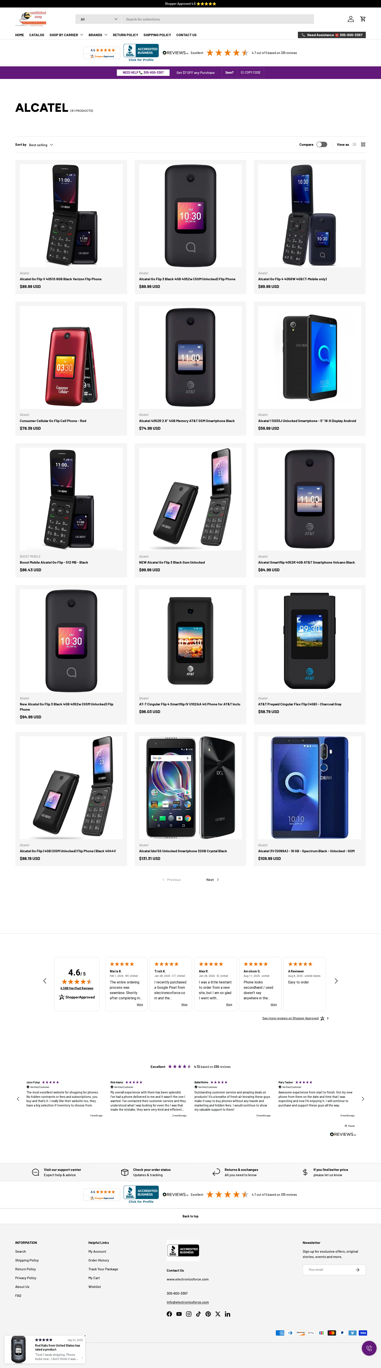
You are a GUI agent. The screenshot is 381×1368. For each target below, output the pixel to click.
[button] (363, 19)
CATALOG (36, 35)
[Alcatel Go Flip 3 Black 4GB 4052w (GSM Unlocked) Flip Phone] (190, 215)
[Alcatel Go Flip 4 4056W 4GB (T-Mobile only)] (309, 215)
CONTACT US (186, 35)
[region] (190, 1099)
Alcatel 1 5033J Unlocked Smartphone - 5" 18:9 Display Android (307, 421)
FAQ (18, 1295)
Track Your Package (103, 1269)
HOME (19, 35)
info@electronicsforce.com (188, 1302)
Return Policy (25, 1269)
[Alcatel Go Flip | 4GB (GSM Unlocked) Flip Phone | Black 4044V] (71, 787)
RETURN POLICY (125, 35)
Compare (306, 144)
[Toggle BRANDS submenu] (105, 34)
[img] (77, 981)
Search (20, 1251)
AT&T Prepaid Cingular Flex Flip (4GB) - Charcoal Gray (300, 704)
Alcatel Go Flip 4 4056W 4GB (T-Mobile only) (292, 279)
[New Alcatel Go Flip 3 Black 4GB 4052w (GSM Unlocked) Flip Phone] (71, 640)
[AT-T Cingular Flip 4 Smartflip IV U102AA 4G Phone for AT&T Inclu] (190, 640)
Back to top (190, 1216)
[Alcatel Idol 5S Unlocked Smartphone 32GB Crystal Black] (190, 787)
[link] (171, 879)
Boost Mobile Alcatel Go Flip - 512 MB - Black (54, 562)
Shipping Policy (27, 1260)
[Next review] (336, 981)
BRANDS (95, 35)
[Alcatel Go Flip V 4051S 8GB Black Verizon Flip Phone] (71, 215)
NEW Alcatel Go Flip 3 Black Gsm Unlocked (172, 562)
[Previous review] (45, 981)
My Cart (94, 1278)
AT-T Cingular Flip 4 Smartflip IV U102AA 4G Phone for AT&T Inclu (189, 704)
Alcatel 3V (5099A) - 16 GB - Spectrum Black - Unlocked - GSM (306, 851)
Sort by (20, 144)
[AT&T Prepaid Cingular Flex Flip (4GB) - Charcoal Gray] (309, 640)
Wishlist (94, 1286)
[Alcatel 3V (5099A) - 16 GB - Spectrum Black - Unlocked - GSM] (309, 787)
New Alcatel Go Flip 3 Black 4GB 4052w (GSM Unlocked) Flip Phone (66, 706)
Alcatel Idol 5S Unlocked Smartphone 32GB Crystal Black (183, 851)
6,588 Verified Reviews (76, 988)
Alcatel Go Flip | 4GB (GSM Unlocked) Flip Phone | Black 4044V (68, 851)
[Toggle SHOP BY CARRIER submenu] (81, 34)
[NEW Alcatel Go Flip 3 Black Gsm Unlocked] (190, 499)
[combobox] (194, 19)
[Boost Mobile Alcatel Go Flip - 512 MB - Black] (71, 499)
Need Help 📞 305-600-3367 (143, 72)
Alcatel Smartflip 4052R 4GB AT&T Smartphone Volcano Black (306, 562)
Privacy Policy (25, 1278)
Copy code (253, 72)
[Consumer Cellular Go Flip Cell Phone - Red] (71, 357)
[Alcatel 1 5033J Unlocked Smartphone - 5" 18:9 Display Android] (309, 357)
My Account (97, 1251)
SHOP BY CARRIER (64, 35)
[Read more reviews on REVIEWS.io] (343, 1135)
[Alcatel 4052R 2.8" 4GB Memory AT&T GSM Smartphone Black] (190, 357)
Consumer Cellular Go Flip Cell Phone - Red (53, 421)
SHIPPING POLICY (157, 35)
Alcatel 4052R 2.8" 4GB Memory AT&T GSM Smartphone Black (187, 421)
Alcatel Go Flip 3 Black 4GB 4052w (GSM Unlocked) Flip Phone (187, 279)
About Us (22, 1286)
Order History (98, 1260)
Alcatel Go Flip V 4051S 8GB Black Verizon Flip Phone (61, 279)
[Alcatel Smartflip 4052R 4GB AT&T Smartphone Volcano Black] (309, 499)
